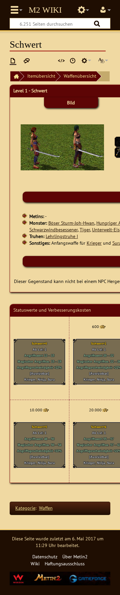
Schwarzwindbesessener (53, 229)
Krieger (94, 243)
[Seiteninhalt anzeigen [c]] (13, 60)
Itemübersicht (41, 76)
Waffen (46, 508)
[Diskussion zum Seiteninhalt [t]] (26, 60)
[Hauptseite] (14, 76)
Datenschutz (44, 556)
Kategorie (25, 508)
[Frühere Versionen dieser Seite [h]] (72, 60)
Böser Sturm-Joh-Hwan (71, 223)
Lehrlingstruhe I (62, 236)
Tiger (85, 229)
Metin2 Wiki (45, 10)
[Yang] (102, 326)
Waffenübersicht (80, 76)
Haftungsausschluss (65, 563)
